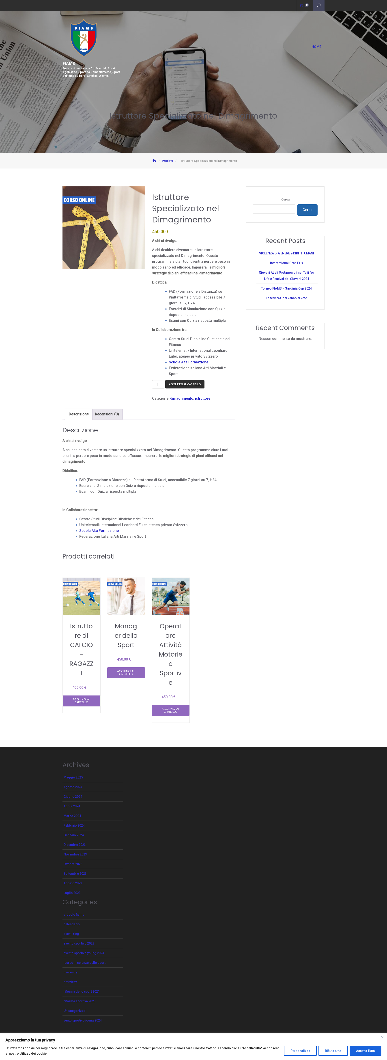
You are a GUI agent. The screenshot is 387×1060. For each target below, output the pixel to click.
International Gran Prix (286, 263)
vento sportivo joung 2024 (83, 1020)
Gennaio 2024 (74, 835)
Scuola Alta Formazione (188, 362)
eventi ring (71, 934)
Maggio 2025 (73, 777)
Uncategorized (75, 1011)
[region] (193, 1046)
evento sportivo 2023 (79, 943)
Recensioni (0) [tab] (107, 414)
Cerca (285, 199)
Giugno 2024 (73, 796)
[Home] (154, 160)
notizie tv (70, 982)
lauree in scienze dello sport (84, 962)
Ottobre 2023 (73, 864)
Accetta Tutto (365, 1051)
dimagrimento (181, 398)
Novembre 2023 (75, 854)
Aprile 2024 (72, 806)
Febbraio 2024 (74, 825)
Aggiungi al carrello (185, 384)
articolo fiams (74, 914)
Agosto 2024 (73, 787)
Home (316, 47)
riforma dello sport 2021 (82, 991)
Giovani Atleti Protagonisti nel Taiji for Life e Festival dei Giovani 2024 (286, 276)
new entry (70, 972)
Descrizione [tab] (79, 414)
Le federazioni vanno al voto (286, 298)
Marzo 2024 (72, 816)
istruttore (202, 398)
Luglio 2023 (72, 893)
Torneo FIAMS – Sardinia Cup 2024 (286, 288)
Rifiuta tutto (333, 1051)
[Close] (382, 1037)
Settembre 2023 (75, 873)
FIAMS (68, 63)
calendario (72, 924)
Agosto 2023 (73, 883)
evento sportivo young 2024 (84, 953)
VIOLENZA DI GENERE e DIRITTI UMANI (286, 253)
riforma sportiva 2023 (80, 1001)
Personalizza (300, 1051)
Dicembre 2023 (75, 845)
